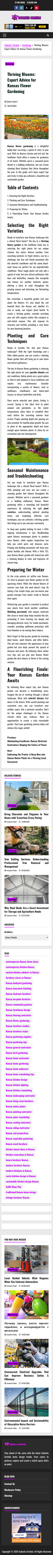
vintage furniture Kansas (17, 1197)
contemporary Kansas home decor (22, 961)
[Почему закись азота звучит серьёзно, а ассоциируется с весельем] (26, 1304)
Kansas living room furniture (19, 1101)
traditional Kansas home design (21, 1192)
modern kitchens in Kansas (19, 1170)
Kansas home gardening (17, 1063)
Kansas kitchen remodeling (19, 1090)
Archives (8, 932)
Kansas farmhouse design (18, 1010)
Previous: (27, 741)
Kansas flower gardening (17, 1020)
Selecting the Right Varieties (21, 196)
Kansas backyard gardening (19, 983)
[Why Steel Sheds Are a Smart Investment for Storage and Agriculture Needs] (26, 889)
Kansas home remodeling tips (20, 1074)
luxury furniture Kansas (17, 1160)
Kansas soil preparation (17, 1133)
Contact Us (9, 1484)
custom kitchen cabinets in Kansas (22, 972)
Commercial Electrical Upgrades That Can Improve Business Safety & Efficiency (26, 1375)
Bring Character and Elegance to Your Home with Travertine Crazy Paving (26, 816)
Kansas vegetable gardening (19, 1138)
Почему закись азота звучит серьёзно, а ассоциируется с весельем (26, 1326)
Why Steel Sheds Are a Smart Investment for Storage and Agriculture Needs (26, 909)
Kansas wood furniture (16, 1144)
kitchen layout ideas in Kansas (20, 1149)
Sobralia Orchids (11, 45)
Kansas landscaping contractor (20, 1095)
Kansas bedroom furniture (18, 994)
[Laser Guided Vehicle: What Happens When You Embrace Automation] (26, 1259)
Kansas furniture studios (17, 1026)
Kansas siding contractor (18, 1128)
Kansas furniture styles (17, 1031)
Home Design (13, 1269)
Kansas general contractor (18, 1047)
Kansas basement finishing (18, 988)
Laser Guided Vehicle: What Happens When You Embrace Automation (26, 1280)
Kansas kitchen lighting (17, 1085)
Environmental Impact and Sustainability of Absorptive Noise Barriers (26, 1422)
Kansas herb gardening (17, 1052)
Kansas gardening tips (16, 1042)
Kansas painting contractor (19, 1111)
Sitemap (8, 1495)
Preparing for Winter (19, 209)
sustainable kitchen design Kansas (22, 1181)
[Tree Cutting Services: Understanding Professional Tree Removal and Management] (26, 840)
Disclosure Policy (12, 1490)
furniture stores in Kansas (18, 977)
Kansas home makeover (17, 1069)
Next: (26, 756)
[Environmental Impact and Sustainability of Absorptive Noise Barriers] (26, 1402)
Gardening (26, 45)
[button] (4, 35)
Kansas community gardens (19, 1004)
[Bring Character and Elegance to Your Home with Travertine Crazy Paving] (26, 795)
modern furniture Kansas (18, 1165)
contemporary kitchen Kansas (20, 967)
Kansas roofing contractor (18, 1122)
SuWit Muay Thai (13, 1187)
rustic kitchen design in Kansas (21, 1176)
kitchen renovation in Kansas (20, 1154)
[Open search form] (48, 35)
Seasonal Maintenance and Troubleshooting (28, 204)
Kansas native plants (15, 1106)
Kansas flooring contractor (18, 1015)
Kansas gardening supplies (18, 1036)
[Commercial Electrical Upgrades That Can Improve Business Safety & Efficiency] (26, 1353)
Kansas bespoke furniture (18, 999)
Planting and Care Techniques (22, 200)
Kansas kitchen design (16, 1079)
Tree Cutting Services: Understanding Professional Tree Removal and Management (26, 862)
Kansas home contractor (17, 1058)
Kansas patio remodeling (17, 1117)
